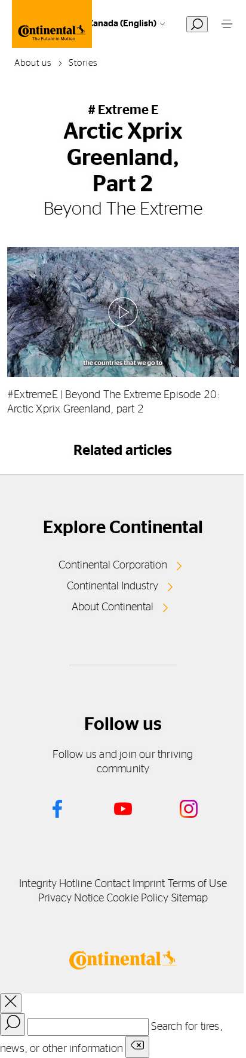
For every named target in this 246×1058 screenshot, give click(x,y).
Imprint (149, 884)
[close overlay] (10, 1003)
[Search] (12, 1024)
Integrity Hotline (55, 884)
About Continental (112, 607)
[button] (123, 312)
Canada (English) (122, 23)
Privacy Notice (71, 898)
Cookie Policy (137, 898)
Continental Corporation (113, 565)
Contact (112, 884)
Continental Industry (112, 586)
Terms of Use (197, 884)
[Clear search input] (137, 1047)
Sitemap (189, 898)
